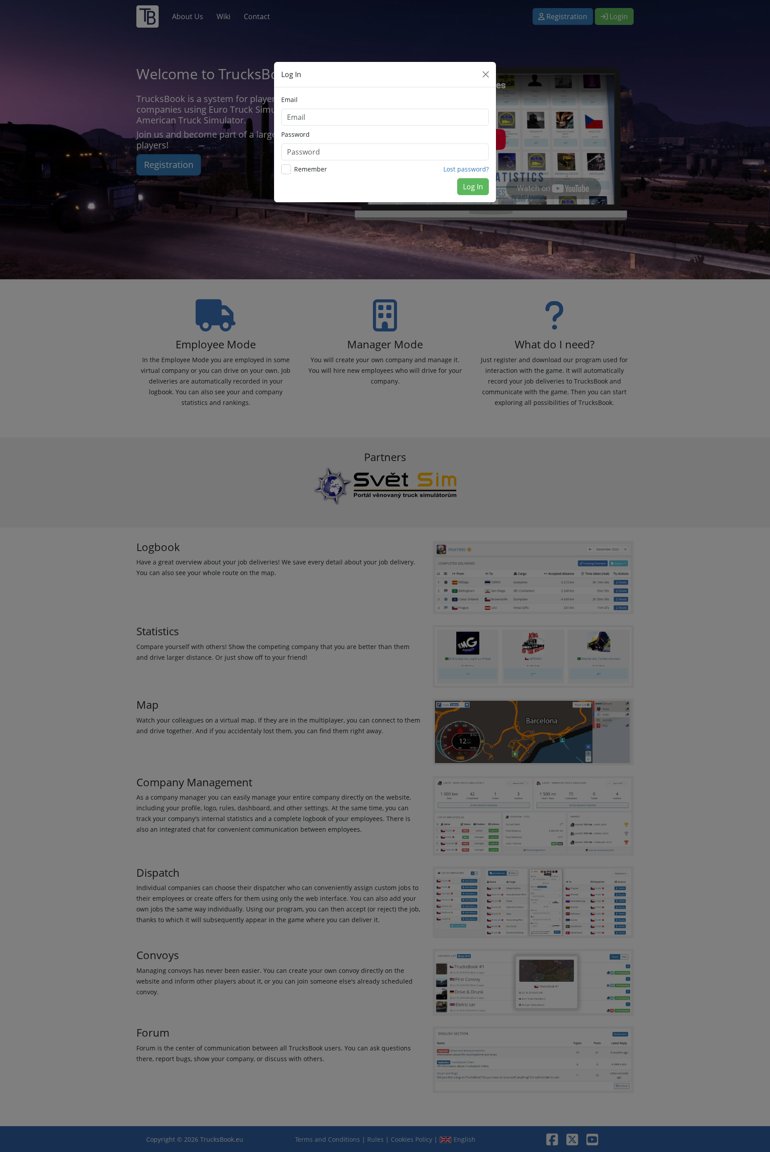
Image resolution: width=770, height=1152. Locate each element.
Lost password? (466, 169)
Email (289, 99)
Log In (473, 187)
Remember (310, 169)
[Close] (485, 74)
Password (295, 134)
